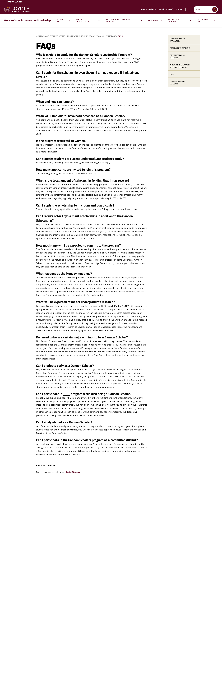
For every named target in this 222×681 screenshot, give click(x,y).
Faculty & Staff (166, 9)
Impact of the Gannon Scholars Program (179, 66)
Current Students (148, 9)
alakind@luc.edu (72, 472)
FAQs (120, 36)
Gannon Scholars (106, 36)
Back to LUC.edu (14, 2)
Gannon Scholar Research (177, 56)
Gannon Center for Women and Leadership (27, 20)
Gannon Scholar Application (177, 40)
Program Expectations (180, 48)
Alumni (179, 9)
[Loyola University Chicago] (17, 9)
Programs (89, 36)
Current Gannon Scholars (177, 82)
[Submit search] (214, 9)
